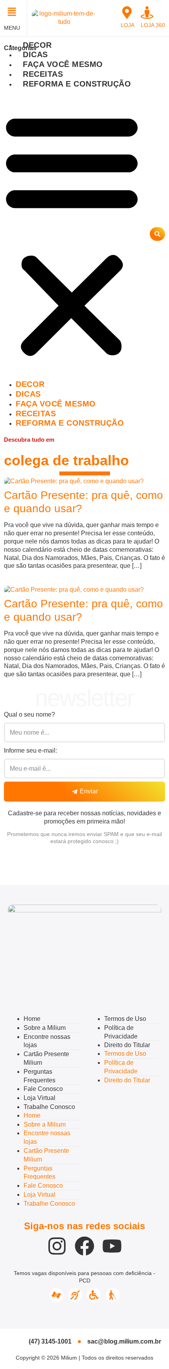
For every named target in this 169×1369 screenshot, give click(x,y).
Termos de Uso (125, 1018)
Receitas (43, 74)
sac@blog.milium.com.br (124, 1341)
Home (32, 1018)
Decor (37, 45)
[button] (13, 13)
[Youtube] (112, 1246)
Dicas (35, 54)
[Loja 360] (147, 12)
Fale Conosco (43, 1088)
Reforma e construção (77, 83)
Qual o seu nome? (29, 714)
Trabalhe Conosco (49, 1107)
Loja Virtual (39, 1097)
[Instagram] (57, 1246)
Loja (127, 25)
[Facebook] (84, 1246)
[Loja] (127, 12)
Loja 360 (153, 25)
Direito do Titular (127, 1045)
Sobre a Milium (45, 1027)
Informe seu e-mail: (30, 750)
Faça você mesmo (63, 64)
